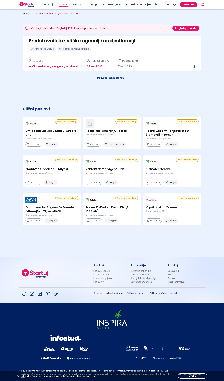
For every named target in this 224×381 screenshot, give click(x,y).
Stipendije (138, 265)
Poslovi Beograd (101, 270)
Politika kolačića (158, 293)
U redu (192, 376)
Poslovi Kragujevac (103, 278)
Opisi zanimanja (176, 281)
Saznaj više (91, 376)
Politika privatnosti (136, 293)
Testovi (171, 278)
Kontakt (174, 293)
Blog (170, 274)
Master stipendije (140, 274)
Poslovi (26, 13)
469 (69, 28)
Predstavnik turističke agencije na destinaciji (57, 13)
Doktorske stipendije (141, 281)
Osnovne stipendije (141, 270)
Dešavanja (173, 270)
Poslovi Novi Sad (101, 274)
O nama (97, 293)
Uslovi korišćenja (114, 293)
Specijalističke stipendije (143, 278)
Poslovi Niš (98, 281)
